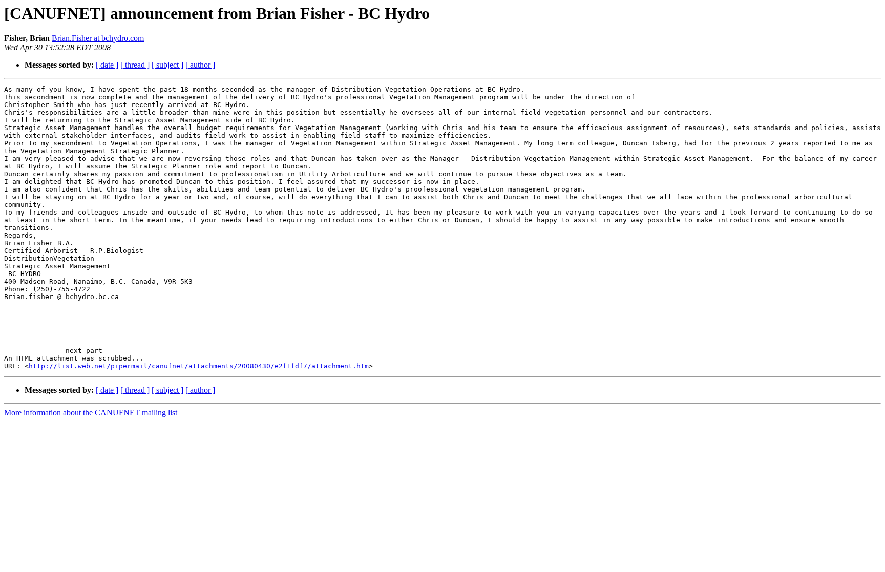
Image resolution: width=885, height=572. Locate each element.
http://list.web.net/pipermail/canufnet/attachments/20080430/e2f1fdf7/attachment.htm (199, 366)
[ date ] (107, 64)
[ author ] (200, 64)
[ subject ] (167, 64)
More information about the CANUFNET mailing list (90, 412)
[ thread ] (135, 64)
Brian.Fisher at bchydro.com (98, 38)
